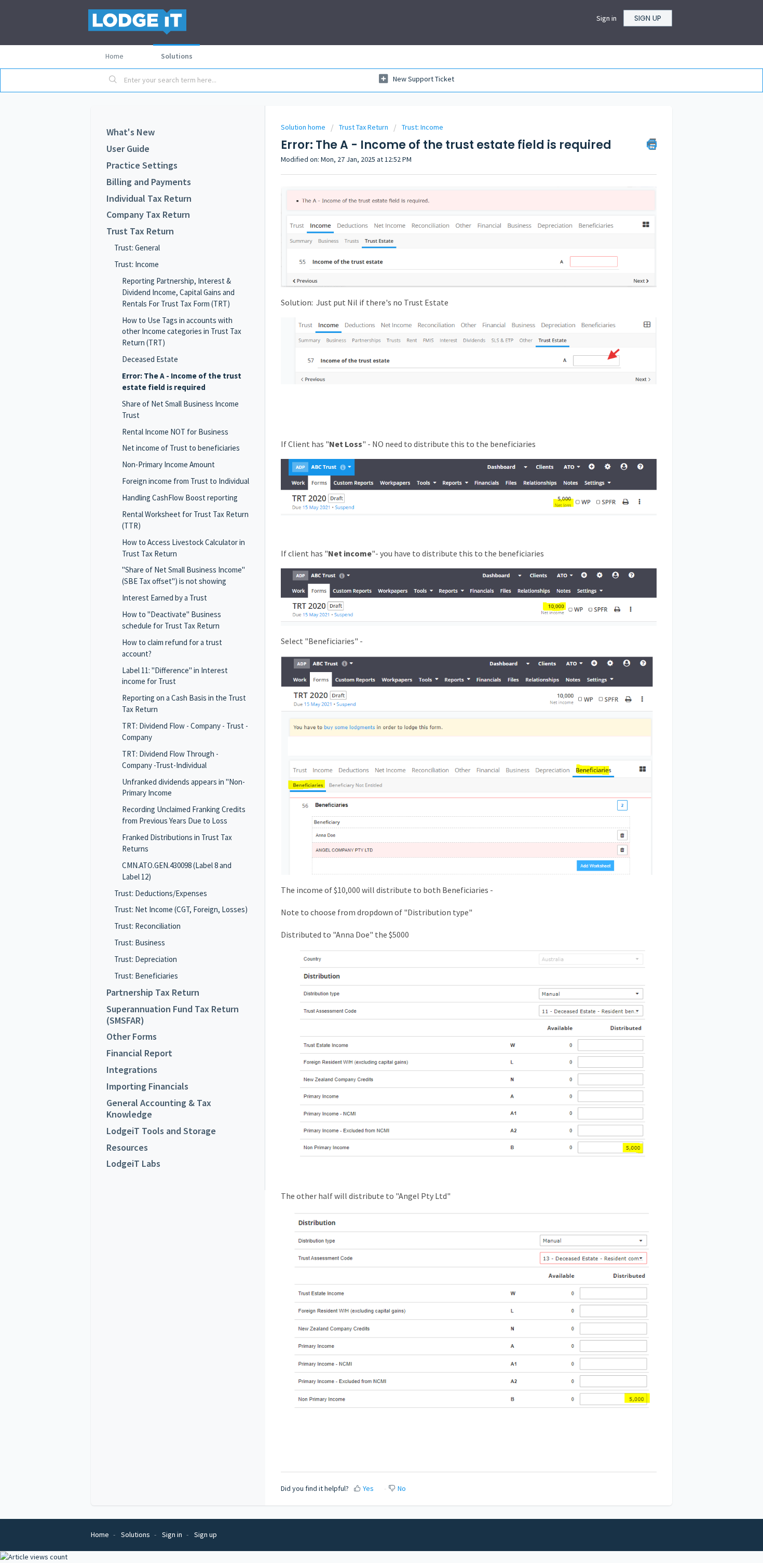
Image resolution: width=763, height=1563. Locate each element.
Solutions (177, 56)
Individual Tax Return (149, 198)
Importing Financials (147, 1086)
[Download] (362, 665)
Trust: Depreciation (145, 959)
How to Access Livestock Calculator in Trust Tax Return (183, 548)
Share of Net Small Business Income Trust (180, 409)
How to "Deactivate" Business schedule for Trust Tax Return (171, 620)
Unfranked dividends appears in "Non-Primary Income (183, 787)
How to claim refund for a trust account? (172, 648)
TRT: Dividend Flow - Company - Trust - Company (185, 731)
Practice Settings (142, 165)
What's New (130, 132)
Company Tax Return (148, 214)
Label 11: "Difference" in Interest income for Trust (175, 676)
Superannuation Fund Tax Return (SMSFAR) (172, 1014)
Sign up (647, 18)
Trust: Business (139, 942)
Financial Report (139, 1053)
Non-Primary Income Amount (168, 464)
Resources (127, 1147)
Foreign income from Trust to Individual (185, 481)
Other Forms (131, 1036)
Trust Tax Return (140, 231)
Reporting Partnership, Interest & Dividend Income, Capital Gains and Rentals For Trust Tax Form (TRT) (178, 292)
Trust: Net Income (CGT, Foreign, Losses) (181, 909)
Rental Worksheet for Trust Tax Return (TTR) (185, 520)
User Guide (127, 149)
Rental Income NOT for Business (175, 432)
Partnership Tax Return (152, 992)
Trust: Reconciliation (147, 926)
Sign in (606, 18)
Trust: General (137, 248)
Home (114, 56)
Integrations (131, 1070)
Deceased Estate (150, 359)
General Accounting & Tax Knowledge (158, 1108)
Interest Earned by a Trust (164, 598)
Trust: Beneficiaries (146, 976)
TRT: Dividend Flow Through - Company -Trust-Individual (170, 759)
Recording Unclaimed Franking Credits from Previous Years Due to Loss (184, 815)
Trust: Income (136, 264)
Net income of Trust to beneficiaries (181, 448)
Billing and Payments (148, 182)
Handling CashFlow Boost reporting (180, 498)
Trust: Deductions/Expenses (160, 893)
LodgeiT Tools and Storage (161, 1131)
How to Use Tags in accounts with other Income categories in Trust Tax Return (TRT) (181, 331)
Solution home (304, 127)
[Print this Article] (652, 144)
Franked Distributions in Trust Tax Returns (177, 843)
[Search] (113, 80)
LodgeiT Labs (133, 1163)
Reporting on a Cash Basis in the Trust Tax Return (184, 703)
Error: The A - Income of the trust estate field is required (181, 381)
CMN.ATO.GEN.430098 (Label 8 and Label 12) (176, 871)
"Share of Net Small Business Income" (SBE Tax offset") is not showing (183, 575)
